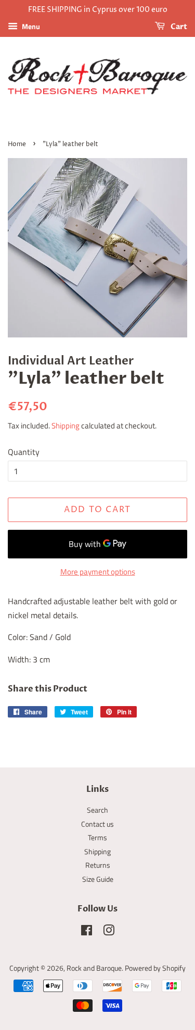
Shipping (65, 426)
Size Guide (97, 879)
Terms (97, 837)
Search (97, 810)
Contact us (97, 824)
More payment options (97, 572)
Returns (97, 865)
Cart (178, 27)
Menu (30, 26)
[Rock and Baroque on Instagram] (108, 932)
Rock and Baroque (94, 968)
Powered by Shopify (155, 968)
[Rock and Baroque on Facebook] (87, 932)
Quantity (24, 452)
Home (17, 144)
